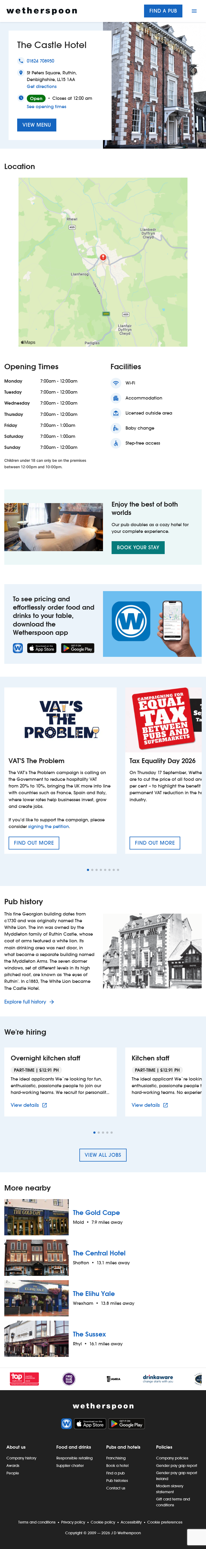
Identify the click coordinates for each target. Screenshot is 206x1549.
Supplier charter (70, 1465)
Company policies (172, 1458)
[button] (135, 141)
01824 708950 (40, 61)
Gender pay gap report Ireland (176, 1475)
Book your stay (138, 547)
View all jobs (103, 1155)
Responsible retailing (74, 1458)
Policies (164, 1447)
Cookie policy (103, 1522)
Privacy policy (73, 1522)
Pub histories (117, 1480)
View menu (37, 125)
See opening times (46, 106)
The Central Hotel (99, 1253)
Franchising (116, 1458)
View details (30, 1105)
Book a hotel (117, 1465)
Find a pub (163, 11)
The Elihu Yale (94, 1294)
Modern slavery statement (169, 1489)
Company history (21, 1458)
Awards (12, 1465)
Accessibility (131, 1522)
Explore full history (25, 1002)
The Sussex (89, 1334)
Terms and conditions (37, 1522)
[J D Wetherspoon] (41, 11)
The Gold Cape (96, 1213)
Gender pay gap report (176, 1465)
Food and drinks (73, 1447)
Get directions (42, 86)
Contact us (115, 1488)
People (12, 1473)
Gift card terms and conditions (173, 1502)
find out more (36, 844)
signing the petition (48, 826)
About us (15, 1447)
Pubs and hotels (123, 1447)
